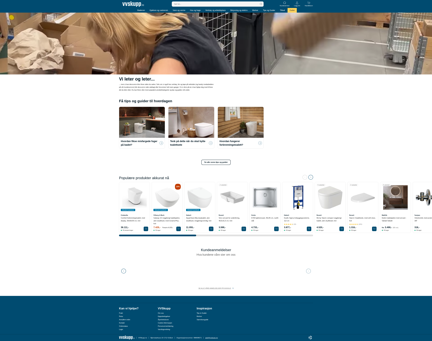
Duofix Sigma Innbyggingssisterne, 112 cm (296, 219)
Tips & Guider (202, 313)
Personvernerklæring (165, 326)
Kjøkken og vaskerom (159, 10)
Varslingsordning (164, 329)
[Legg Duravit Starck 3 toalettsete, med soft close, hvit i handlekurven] (374, 229)
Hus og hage (195, 10)
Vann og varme (179, 10)
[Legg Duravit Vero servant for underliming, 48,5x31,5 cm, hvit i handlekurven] (244, 229)
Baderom (141, 10)
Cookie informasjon (165, 323)
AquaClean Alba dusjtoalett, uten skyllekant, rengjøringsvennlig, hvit (198, 219)
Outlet (292, 10)
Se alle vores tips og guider (216, 162)
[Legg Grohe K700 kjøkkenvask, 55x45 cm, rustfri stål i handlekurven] (276, 229)
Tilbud (282, 10)
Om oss (161, 313)
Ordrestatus (123, 326)
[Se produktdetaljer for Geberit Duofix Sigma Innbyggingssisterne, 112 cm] (297, 197)
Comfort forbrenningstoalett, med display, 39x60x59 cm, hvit (133, 219)
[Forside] (133, 4)
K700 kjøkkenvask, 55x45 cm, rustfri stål (264, 219)
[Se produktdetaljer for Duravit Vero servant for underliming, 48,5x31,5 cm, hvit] (232, 197)
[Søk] (261, 4)
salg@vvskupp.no (211, 338)
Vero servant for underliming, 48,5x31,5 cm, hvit (229, 219)
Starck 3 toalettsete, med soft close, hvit (362, 219)
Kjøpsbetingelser (164, 316)
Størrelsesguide (202, 320)
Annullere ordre (124, 320)
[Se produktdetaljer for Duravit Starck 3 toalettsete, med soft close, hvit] (363, 197)
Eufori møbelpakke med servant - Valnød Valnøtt (394, 219)
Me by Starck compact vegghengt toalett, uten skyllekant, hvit (329, 219)
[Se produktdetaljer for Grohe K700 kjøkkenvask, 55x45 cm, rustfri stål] (265, 197)
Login (121, 329)
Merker (255, 10)
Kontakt (122, 323)
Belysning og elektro (239, 10)
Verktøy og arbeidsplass (215, 10)
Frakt (121, 313)
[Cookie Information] (310, 338)
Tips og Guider (269, 10)
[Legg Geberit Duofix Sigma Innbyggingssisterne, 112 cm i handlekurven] (309, 229)
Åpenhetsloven (163, 320)
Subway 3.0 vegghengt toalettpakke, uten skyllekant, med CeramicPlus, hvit (166, 220)
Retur (121, 316)
